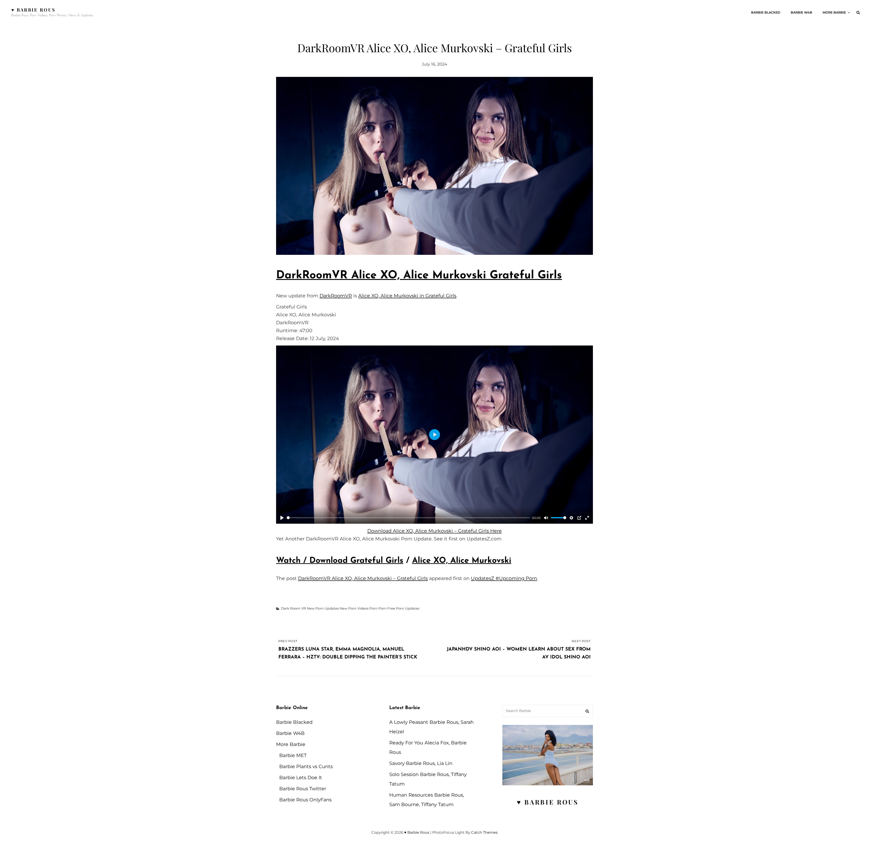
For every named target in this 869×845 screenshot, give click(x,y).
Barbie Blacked (765, 12)
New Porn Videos (354, 608)
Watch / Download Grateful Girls (339, 561)
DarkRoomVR (336, 295)
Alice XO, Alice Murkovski (461, 561)
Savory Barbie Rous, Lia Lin (420, 763)
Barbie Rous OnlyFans (305, 799)
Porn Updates (407, 608)
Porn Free (386, 608)
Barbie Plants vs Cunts (306, 766)
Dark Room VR (293, 608)
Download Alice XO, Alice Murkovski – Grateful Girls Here (434, 531)
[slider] (408, 518)
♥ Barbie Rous (33, 10)
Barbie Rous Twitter (302, 788)
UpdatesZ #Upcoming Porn (504, 578)
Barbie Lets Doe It (300, 777)
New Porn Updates (323, 608)
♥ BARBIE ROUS (547, 802)
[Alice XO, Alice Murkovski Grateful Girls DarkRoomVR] (434, 166)
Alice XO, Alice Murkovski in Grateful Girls (407, 295)
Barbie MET (293, 755)
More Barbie (834, 12)
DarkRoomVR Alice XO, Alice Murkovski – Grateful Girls (363, 578)
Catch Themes (484, 832)
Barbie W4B (801, 12)
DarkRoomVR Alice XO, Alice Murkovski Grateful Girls (419, 275)
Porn (373, 608)
